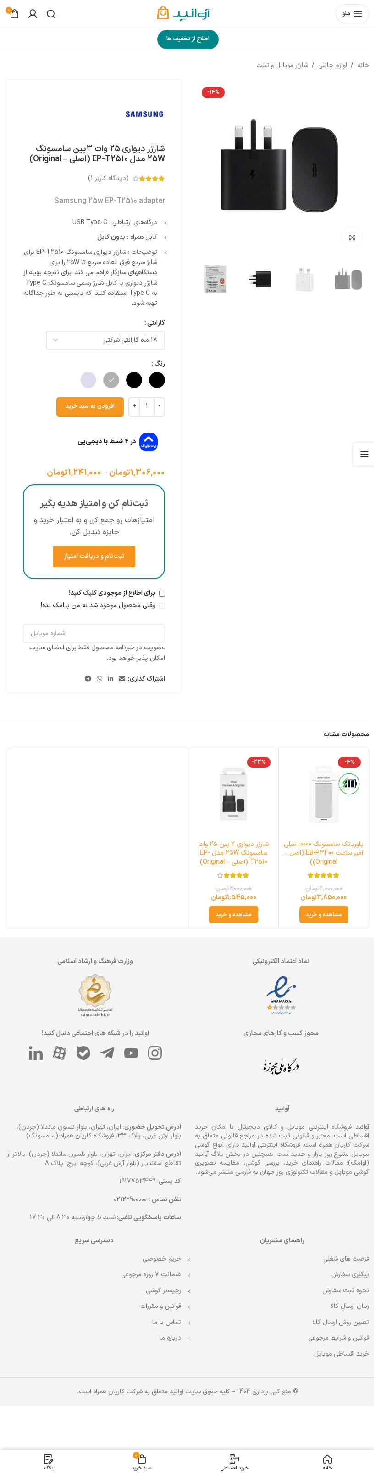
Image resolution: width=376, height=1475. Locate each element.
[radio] (154, 380)
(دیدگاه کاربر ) (105, 178)
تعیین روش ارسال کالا (333, 1320)
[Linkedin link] (107, 679)
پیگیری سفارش (343, 1273)
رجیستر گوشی (160, 1289)
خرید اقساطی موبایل (334, 1352)
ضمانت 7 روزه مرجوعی (148, 1273)
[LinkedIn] (34, 1051)
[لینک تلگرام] (85, 679)
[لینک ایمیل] (119, 679)
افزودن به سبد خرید (86, 406)
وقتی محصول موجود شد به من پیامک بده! (96, 605)
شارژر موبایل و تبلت (275, 65)
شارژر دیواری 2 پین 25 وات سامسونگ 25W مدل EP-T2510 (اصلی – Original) (229, 851)
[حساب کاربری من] (32, 14)
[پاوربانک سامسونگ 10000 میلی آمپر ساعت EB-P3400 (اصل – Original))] (317, 793)
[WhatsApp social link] (96, 679)
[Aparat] (58, 1051)
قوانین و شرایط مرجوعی (331, 1336)
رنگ (156, 364)
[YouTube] (129, 1051)
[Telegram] (105, 1051)
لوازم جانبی (325, 65)
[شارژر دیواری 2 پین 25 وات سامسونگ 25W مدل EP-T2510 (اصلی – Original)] (229, 793)
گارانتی (153, 323)
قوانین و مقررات (157, 1305)
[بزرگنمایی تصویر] (345, 234)
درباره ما (167, 1336)
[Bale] (81, 1051)
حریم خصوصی (158, 1257)
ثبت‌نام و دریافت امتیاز (92, 556)
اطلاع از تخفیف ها (184, 39)
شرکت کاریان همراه (337, 1143)
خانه (356, 65)
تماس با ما (163, 1320)
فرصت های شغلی (339, 1257)
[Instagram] (153, 1051)
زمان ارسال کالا (342, 1305)
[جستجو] (51, 14)
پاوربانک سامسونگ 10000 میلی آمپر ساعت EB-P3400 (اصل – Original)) (318, 851)
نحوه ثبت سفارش (338, 1289)
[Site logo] (185, 13)
